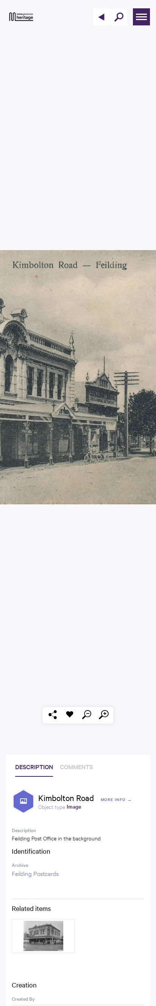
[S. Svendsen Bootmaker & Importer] (43, 936)
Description (34, 766)
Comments (76, 766)
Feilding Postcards (35, 873)
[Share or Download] (52, 715)
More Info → (116, 799)
